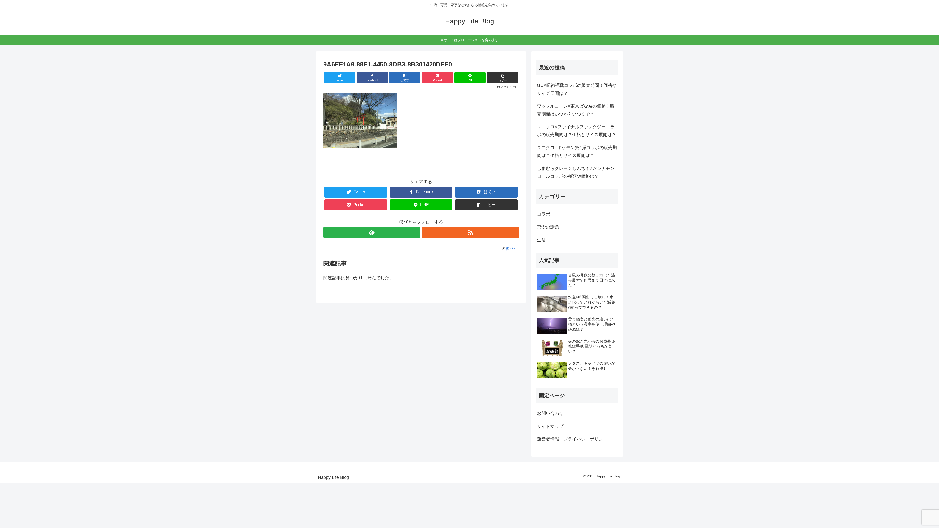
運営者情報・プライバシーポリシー (572, 439)
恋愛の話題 (548, 227)
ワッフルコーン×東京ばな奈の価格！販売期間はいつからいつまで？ (576, 110)
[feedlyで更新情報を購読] (371, 232)
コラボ (543, 214)
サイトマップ (550, 426)
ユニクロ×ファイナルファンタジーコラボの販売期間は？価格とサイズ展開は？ (576, 130)
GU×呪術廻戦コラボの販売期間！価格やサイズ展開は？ (577, 89)
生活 (541, 239)
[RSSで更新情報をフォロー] (470, 232)
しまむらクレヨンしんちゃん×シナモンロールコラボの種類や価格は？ (576, 172)
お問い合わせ (550, 413)
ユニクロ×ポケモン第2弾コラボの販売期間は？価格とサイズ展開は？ (577, 151)
